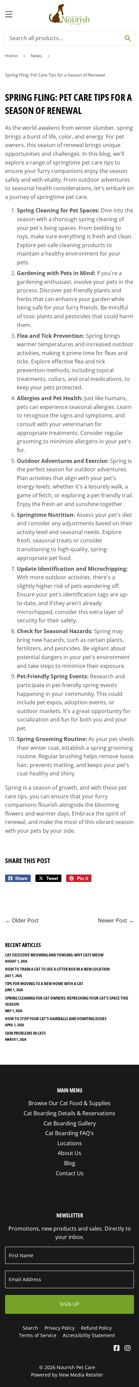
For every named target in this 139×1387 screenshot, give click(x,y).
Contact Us (70, 1173)
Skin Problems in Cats (25, 1033)
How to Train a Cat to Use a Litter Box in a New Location (57, 969)
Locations (69, 1143)
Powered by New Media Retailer (67, 1374)
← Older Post (22, 920)
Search (30, 1328)
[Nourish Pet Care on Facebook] (117, 1348)
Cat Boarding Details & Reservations (69, 1113)
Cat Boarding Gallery (70, 1123)
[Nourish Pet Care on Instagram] (127, 1348)
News (36, 56)
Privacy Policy (60, 1328)
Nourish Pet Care (76, 1367)
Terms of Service (37, 1335)
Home (11, 56)
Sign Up (69, 1304)
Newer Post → (116, 920)
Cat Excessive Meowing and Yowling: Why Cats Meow (54, 955)
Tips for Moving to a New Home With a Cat (44, 983)
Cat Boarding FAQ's (69, 1133)
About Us (69, 1153)
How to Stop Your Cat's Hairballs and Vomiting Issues (56, 1018)
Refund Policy (96, 1328)
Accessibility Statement (89, 1335)
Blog (69, 1163)
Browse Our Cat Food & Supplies (69, 1103)
